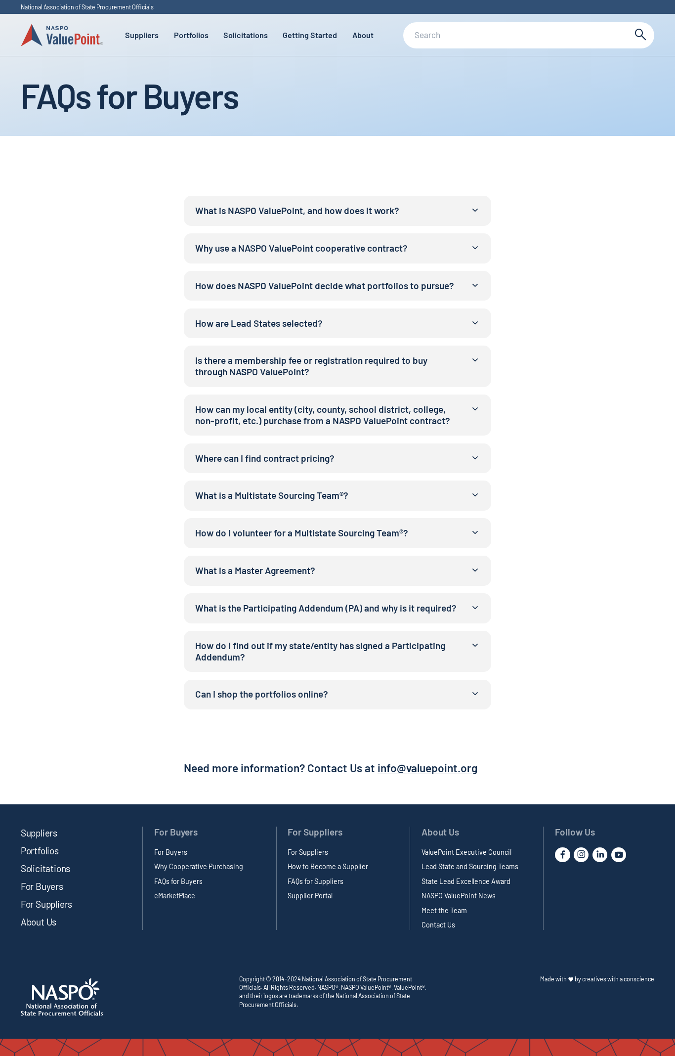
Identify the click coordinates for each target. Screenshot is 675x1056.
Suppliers (142, 35)
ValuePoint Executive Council (466, 852)
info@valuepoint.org (427, 768)
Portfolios (191, 35)
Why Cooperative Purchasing (198, 866)
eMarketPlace (174, 895)
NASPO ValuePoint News (459, 895)
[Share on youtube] (618, 854)
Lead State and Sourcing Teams (470, 866)
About (363, 35)
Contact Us (438, 925)
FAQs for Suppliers (315, 881)
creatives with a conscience (618, 978)
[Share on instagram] (581, 854)
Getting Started (310, 35)
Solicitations (245, 35)
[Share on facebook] (562, 854)
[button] (337, 211)
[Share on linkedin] (599, 854)
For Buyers (42, 886)
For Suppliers (47, 904)
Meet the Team (444, 910)
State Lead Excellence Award (466, 881)
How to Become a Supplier (328, 866)
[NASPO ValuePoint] (62, 34)
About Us (38, 921)
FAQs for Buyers (178, 881)
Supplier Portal (310, 895)
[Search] (640, 35)
